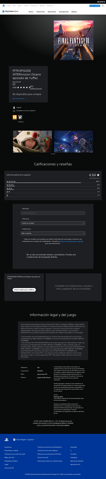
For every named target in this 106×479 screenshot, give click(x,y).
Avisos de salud (58, 396)
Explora (74, 12)
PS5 (14, 5)
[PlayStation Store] (11, 11)
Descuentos (52, 12)
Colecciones (40, 12)
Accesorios (34, 5)
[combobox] (53, 213)
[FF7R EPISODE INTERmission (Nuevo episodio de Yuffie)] (32, 141)
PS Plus (26, 5)
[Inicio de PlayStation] (3, 6)
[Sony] (101, 3)
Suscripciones (64, 12)
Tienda (8, 5)
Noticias (42, 5)
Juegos (19, 5)
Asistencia (49, 5)
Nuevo (31, 12)
